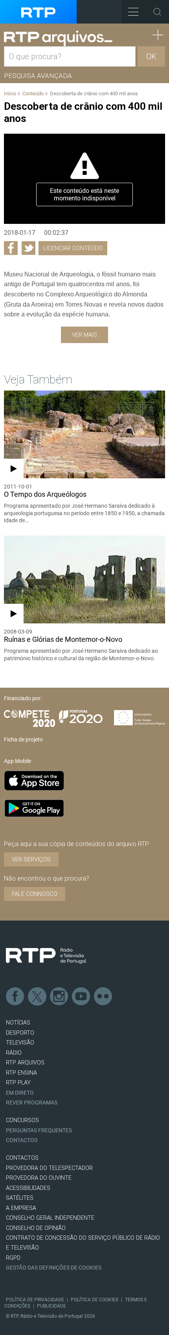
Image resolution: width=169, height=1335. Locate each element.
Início (10, 93)
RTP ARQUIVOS (25, 1062)
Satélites (19, 1198)
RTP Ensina (21, 1073)
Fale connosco (34, 893)
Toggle (157, 12)
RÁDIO (14, 1053)
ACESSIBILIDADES (28, 1188)
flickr (103, 996)
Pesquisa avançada (38, 76)
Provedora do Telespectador (49, 1168)
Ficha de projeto (23, 739)
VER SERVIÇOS (31, 859)
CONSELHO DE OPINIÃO (36, 1228)
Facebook (15, 996)
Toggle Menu (133, 12)
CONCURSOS (22, 1120)
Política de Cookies (94, 1299)
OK (151, 56)
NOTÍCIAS (18, 1022)
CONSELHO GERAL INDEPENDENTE (50, 1218)
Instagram (59, 996)
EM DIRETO (20, 1093)
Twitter (37, 996)
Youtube (81, 996)
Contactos (21, 1140)
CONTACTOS (22, 1158)
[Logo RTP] (46, 956)
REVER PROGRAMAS (31, 1102)
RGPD (13, 1258)
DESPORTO (20, 1033)
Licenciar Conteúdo (73, 248)
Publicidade (51, 1306)
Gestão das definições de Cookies (53, 1267)
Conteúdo (33, 93)
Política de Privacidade (35, 1299)
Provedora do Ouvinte (39, 1178)
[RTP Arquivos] (58, 39)
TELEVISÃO (20, 1042)
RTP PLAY (18, 1082)
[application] (84, 179)
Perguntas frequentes (39, 1130)
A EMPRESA (21, 1208)
